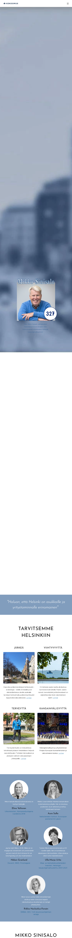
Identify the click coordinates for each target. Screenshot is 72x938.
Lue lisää (28, 698)
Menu (68, 3)
